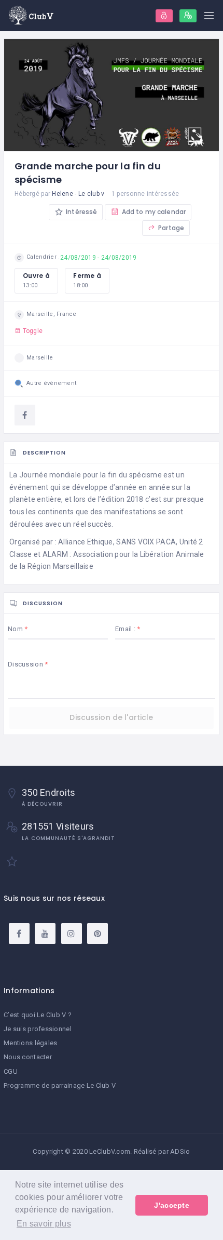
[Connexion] (164, 15)
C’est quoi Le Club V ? (38, 1015)
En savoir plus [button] (44, 1223)
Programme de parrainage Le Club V (60, 1085)
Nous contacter (28, 1057)
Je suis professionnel (38, 1029)
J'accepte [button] (171, 1205)
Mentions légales (30, 1043)
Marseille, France (51, 314)
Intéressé (80, 211)
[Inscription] (188, 15)
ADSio (180, 1151)
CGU (11, 1071)
